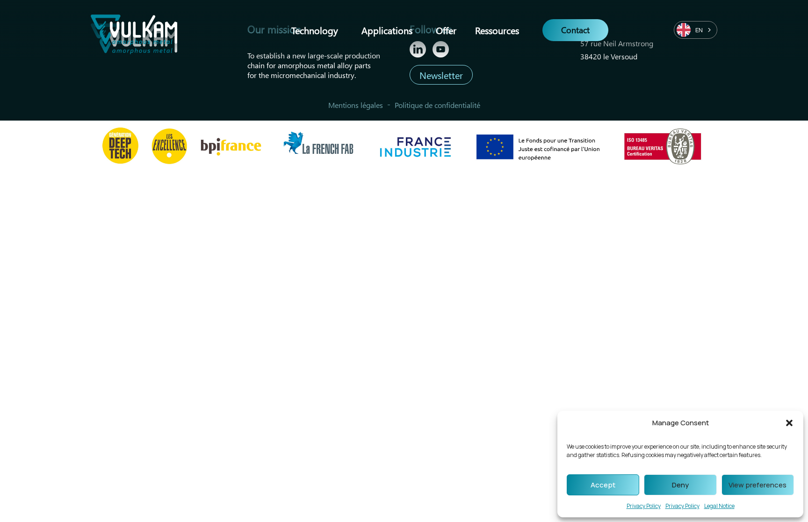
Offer (446, 30)
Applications (386, 30)
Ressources (497, 30)
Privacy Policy (644, 506)
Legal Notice (719, 506)
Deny (680, 485)
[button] (789, 423)
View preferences (757, 485)
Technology (314, 30)
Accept (603, 485)
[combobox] (695, 30)
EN (699, 30)
